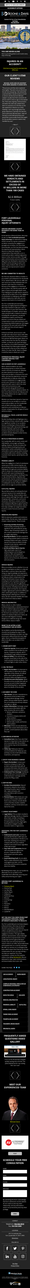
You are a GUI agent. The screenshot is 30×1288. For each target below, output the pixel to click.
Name (5, 1168)
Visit (17, 1)
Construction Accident (11, 990)
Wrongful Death (9, 1028)
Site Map (15, 1264)
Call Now (15, 21)
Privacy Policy (15, 1266)
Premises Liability (9, 1004)
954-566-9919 (15, 23)
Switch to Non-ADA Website (15, 5)
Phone (5, 1182)
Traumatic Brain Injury (11, 1024)
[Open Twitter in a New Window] (15, 1248)
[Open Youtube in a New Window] (15, 1256)
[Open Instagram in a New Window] (23, 1256)
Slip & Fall (22, 1004)
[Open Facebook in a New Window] (7, 1248)
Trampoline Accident (10, 1019)
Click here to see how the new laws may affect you (15, 69)
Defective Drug (8, 995)
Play (15, 1153)
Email (13, 1)
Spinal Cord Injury (9, 1009)
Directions (15, 1238)
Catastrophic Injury (10, 979)
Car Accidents (8, 974)
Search (21, 1)
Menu (25, 1)
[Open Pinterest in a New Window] (23, 1248)
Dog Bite (22, 995)
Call (9, 1)
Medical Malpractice (10, 1000)
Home (5, 1)
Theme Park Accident (10, 1014)
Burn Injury (21, 974)
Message (6, 1189)
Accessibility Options (15, 8)
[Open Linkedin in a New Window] (7, 1256)
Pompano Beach (9, 886)
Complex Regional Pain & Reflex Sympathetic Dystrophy (14, 984)
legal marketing (15, 1278)
